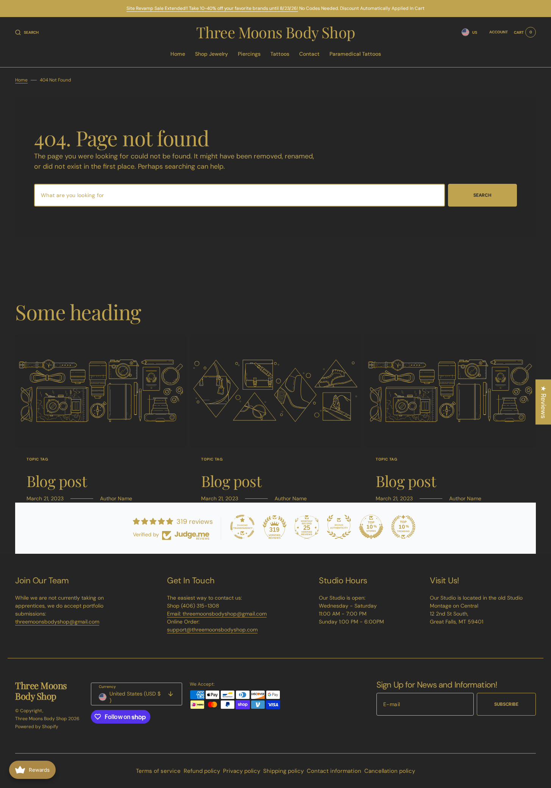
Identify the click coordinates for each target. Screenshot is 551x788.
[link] (101, 390)
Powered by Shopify (36, 727)
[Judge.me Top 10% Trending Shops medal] (403, 527)
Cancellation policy (389, 771)
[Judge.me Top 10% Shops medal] (371, 527)
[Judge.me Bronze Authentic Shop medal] (339, 527)
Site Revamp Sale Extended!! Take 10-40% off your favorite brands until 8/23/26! (212, 8)
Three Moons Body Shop (41, 719)
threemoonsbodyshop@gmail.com (57, 621)
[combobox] (239, 195)
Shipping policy (283, 771)
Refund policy (202, 771)
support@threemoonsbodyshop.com (212, 629)
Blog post (57, 481)
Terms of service (158, 771)
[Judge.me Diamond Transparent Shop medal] (242, 527)
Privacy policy (241, 771)
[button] (27, 32)
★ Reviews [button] (543, 401)
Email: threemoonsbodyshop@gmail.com (217, 613)
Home (21, 80)
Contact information (334, 771)
